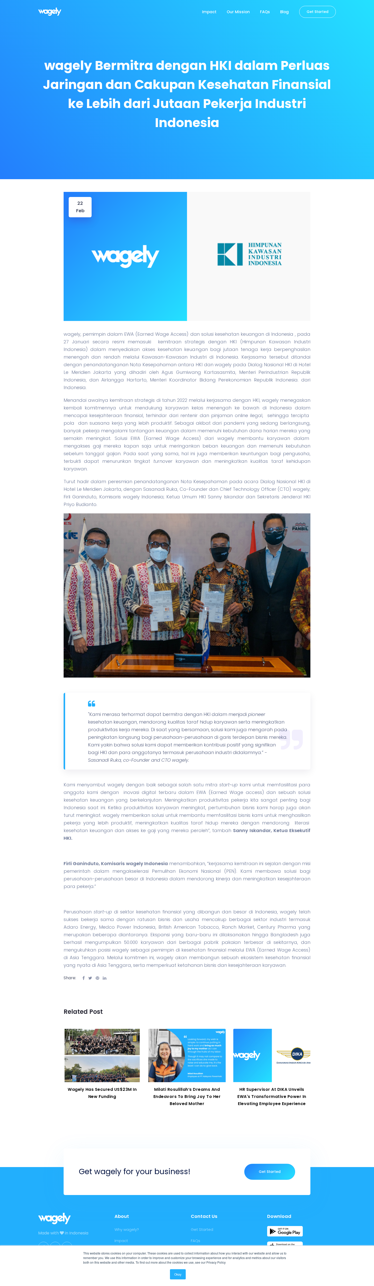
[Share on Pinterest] (97, 978)
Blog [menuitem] (284, 11)
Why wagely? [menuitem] (126, 1229)
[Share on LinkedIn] (104, 978)
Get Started (270, 1171)
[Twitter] (90, 978)
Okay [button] (177, 1274)
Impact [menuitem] (209, 11)
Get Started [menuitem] (317, 11)
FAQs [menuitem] (265, 11)
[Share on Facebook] (83, 978)
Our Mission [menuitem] (238, 11)
